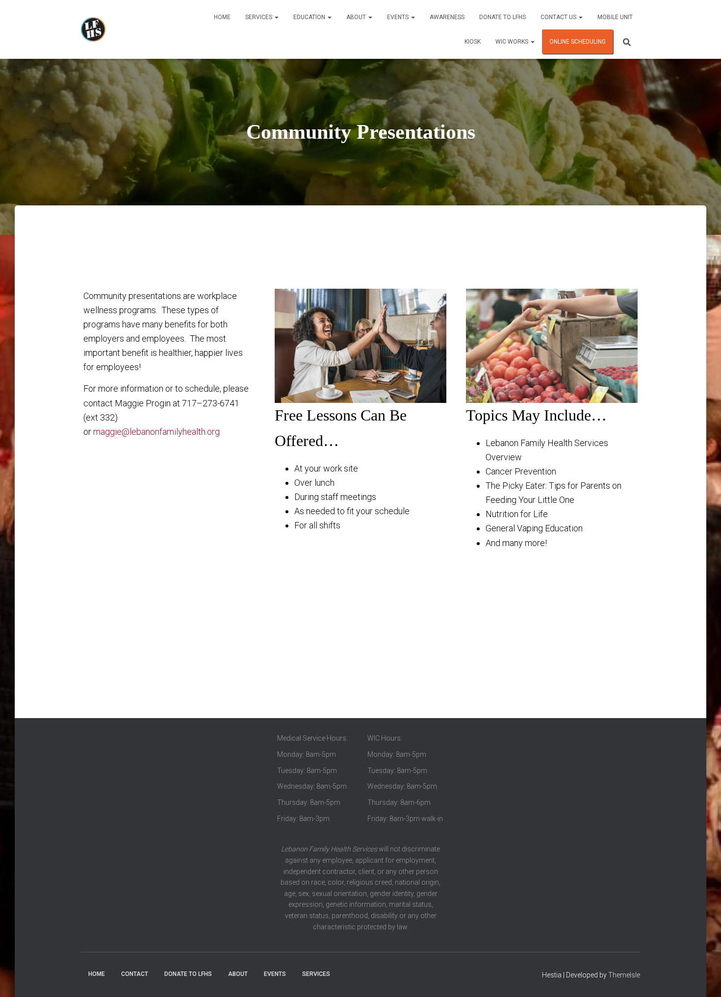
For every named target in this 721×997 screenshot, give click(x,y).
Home (222, 17)
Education (310, 17)
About (356, 17)
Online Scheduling (577, 41)
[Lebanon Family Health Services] (93, 29)
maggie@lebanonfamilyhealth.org (156, 431)
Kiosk (472, 41)
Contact (134, 974)
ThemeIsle (624, 975)
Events (398, 17)
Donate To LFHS (502, 17)
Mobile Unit (615, 17)
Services (259, 17)
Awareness (447, 17)
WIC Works (512, 41)
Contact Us (559, 17)
